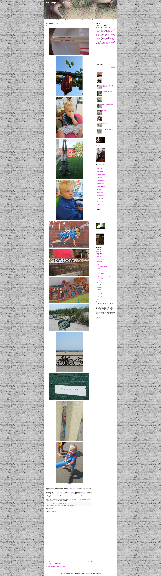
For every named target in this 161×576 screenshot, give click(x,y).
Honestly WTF (100, 192)
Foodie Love (104, 32)
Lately (99, 275)
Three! (99, 271)
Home (46, 19)
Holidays (98, 34)
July (99, 280)
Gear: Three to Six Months (107, 104)
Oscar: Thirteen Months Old (107, 116)
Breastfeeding (112, 29)
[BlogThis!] (61, 503)
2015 (98, 253)
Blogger (99, 573)
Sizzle (99, 268)
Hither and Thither (100, 190)
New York (104, 35)
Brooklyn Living (57, 505)
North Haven (100, 278)
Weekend (98, 42)
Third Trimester (106, 39)
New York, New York (102, 269)
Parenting (105, 37)
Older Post (90, 561)
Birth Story (105, 29)
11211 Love (52, 505)
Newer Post (49, 561)
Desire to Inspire (100, 180)
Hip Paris (99, 189)
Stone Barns (100, 264)
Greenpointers (100, 188)
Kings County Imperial (71, 488)
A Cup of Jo (99, 168)
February (100, 289)
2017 (98, 249)
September (100, 259)
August (99, 261)
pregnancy (109, 43)
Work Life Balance (101, 43)
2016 (98, 251)
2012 (98, 296)
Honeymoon (76, 19)
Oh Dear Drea (100, 198)
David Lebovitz (100, 177)
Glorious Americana (101, 186)
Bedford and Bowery (101, 173)
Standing (111, 38)
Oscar (97, 37)
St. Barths (104, 110)
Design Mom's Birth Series (102, 179)
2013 (98, 294)
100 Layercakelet (100, 167)
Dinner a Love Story (101, 182)
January (100, 290)
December (100, 254)
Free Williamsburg (100, 183)
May (99, 284)
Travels (83, 19)
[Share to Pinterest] (65, 503)
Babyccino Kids (100, 171)
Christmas (108, 31)
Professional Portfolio (111, 19)
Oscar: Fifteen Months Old (107, 129)
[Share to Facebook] (63, 503)
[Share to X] (62, 503)
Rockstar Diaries (100, 199)
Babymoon (112, 27)
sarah (98, 301)
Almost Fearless (100, 170)
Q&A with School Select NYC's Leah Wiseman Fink (108, 79)
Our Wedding (66, 19)
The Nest (98, 39)
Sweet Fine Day (100, 201)
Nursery (111, 35)
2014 (98, 293)
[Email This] (60, 503)
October (100, 258)
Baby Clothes (105, 27)
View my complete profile (101, 318)
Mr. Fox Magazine (100, 195)
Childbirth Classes (99, 31)
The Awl (98, 204)
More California (105, 97)
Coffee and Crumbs (101, 174)
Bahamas (99, 29)
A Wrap (103, 72)
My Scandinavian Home (101, 197)
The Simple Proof (100, 205)
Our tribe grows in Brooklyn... (58, 3)
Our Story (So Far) (56, 19)
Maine (105, 34)
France (111, 32)
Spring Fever (105, 38)
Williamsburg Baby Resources (95, 19)
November (100, 256)
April (99, 285)
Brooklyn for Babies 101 (107, 91)
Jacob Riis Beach (63, 505)
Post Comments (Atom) (56, 563)
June (99, 282)
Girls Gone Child (100, 185)
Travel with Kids (108, 41)
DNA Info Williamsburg (101, 176)
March (99, 287)
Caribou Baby (110, 30)
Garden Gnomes (101, 273)
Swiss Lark (99, 203)
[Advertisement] (69, 550)
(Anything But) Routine (102, 266)
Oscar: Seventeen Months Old (104, 276)
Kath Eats (99, 194)
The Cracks (104, 123)
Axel (97, 27)
